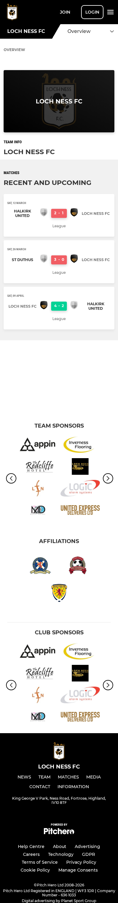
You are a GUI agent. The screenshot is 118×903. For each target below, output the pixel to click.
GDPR (88, 854)
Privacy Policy (81, 862)
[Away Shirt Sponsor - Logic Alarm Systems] (80, 489)
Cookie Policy (35, 870)
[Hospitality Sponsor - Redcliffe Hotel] (37, 467)
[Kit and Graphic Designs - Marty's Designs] (37, 511)
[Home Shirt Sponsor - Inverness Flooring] (80, 445)
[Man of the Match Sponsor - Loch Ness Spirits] (37, 489)
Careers (31, 854)
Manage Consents (78, 870)
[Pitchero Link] (59, 833)
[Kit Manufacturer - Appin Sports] (37, 445)
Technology (61, 854)
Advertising (87, 846)
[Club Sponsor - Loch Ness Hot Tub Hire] (80, 467)
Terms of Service (40, 862)
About (59, 846)
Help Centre (31, 846)
